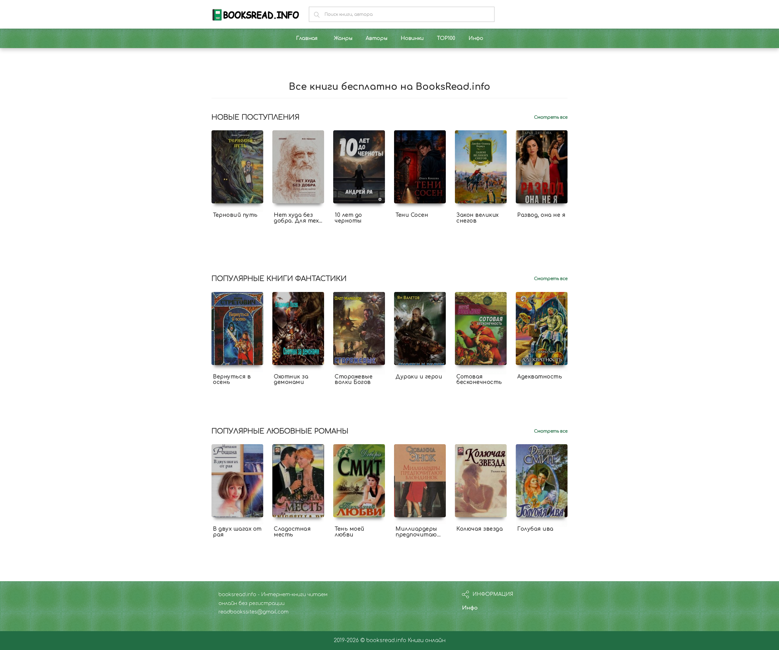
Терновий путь (235, 215)
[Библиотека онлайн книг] (255, 14)
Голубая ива (535, 529)
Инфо (470, 608)
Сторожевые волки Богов (353, 379)
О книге (237, 226)
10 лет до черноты (348, 218)
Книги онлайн (426, 640)
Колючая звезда (479, 529)
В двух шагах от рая (237, 532)
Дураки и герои (419, 377)
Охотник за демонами (291, 379)
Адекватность (539, 377)
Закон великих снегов (477, 218)
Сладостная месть (292, 532)
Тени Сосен (412, 215)
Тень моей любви (350, 532)
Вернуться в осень (232, 379)
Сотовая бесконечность (479, 379)
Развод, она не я (541, 215)
